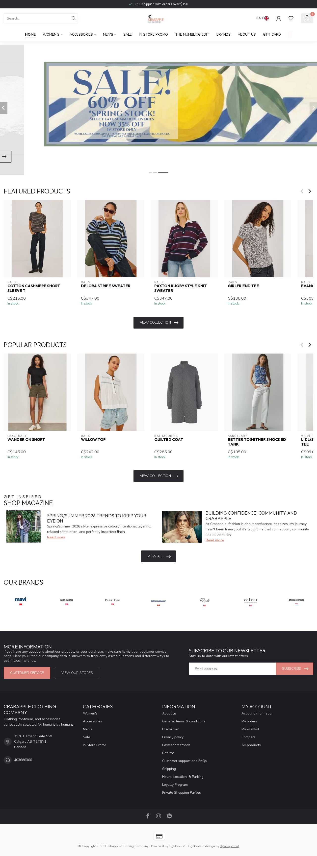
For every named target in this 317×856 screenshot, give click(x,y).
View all (155, 556)
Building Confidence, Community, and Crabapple (251, 515)
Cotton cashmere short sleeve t (33, 288)
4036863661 (24, 760)
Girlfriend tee (243, 286)
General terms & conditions (183, 721)
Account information (257, 713)
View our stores (77, 672)
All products (251, 745)
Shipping (169, 768)
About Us (247, 34)
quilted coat (168, 439)
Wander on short (26, 439)
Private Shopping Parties (181, 792)
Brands (223, 34)
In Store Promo (153, 34)
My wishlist (250, 729)
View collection (155, 322)
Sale (127, 34)
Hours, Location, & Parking (183, 776)
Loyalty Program (175, 784)
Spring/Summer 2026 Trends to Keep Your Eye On (96, 518)
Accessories (81, 34)
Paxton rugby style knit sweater (180, 288)
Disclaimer (170, 729)
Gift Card (272, 34)
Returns (168, 753)
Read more (56, 537)
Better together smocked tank (257, 441)
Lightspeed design (201, 846)
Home (30, 34)
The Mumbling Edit (192, 34)
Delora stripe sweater (106, 286)
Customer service (27, 672)
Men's (108, 34)
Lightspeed (177, 846)
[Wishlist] (291, 18)
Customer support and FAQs (184, 761)
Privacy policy (173, 737)
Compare (248, 737)
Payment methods (176, 745)
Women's (51, 34)
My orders (249, 721)
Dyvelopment (229, 846)
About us (169, 713)
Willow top (93, 439)
